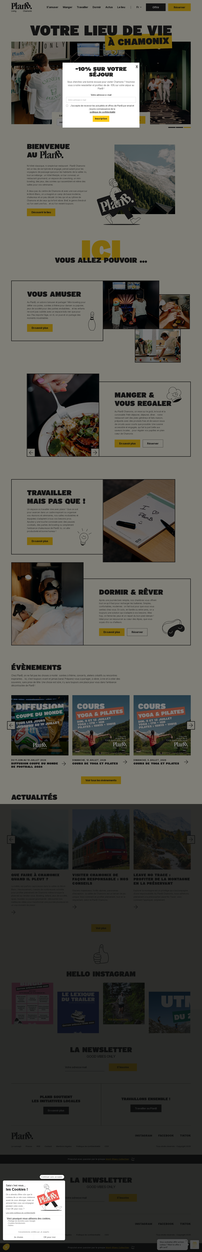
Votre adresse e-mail (101, 95)
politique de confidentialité (102, 112)
